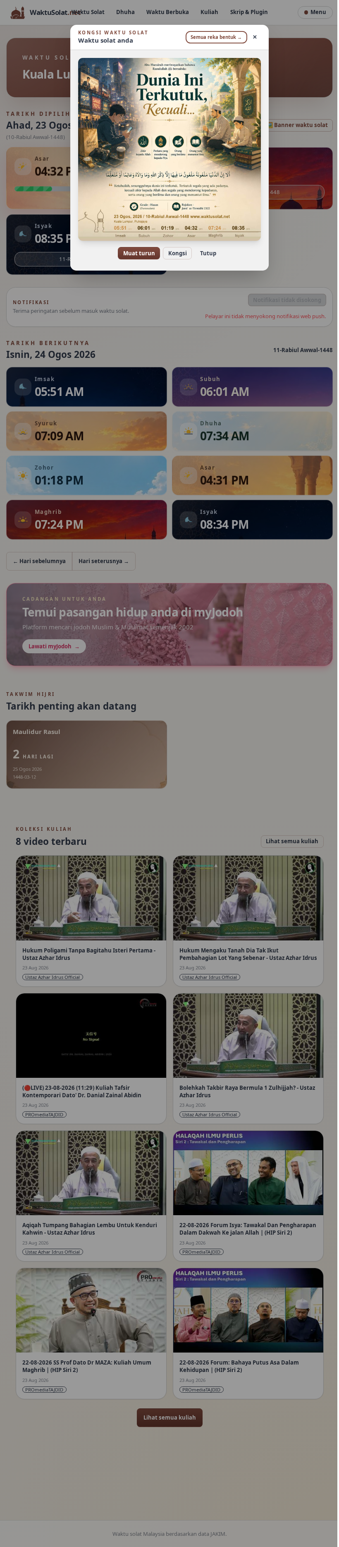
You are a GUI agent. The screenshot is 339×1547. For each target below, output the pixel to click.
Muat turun (136, 253)
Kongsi (174, 253)
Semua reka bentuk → (213, 37)
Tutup (205, 253)
